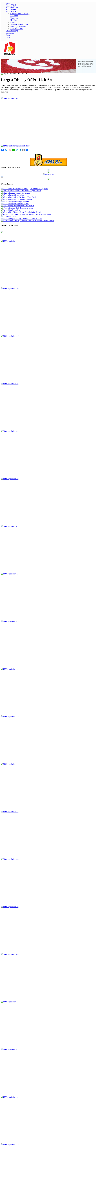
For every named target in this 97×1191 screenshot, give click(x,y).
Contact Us (10, 33)
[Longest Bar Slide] (8, 216)
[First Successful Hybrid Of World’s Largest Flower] (21, 191)
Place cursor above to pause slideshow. (15, 146)
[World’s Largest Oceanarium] (12, 195)
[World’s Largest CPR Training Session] (16, 199)
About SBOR (11, 5)
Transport (14, 18)
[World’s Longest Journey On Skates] (15, 193)
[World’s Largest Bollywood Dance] (15, 204)
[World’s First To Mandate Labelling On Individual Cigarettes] (24, 189)
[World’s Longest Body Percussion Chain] (17, 208)
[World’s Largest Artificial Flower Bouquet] (17, 206)
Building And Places (18, 26)
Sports (12, 22)
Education (14, 16)
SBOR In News (12, 7)
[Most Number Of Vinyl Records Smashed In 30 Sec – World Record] (27, 221)
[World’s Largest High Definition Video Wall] (18, 197)
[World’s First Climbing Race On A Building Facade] (21, 212)
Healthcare (14, 20)
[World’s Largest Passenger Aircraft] (15, 201)
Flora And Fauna (16, 29)
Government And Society (19, 14)
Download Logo (12, 31)
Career (8, 35)
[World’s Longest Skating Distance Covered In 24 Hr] (21, 219)
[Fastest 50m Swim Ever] (11, 210)
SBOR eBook (11, 9)
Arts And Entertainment (19, 24)
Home (8, 3)
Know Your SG (11, 11)
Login (8, 37)
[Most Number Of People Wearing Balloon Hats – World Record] (26, 214)
